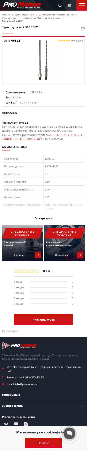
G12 (39, 139)
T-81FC (17, 139)
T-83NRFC (29, 139)
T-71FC (65, 135)
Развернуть (42, 218)
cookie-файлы (56, 432)
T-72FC (75, 135)
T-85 (56, 135)
